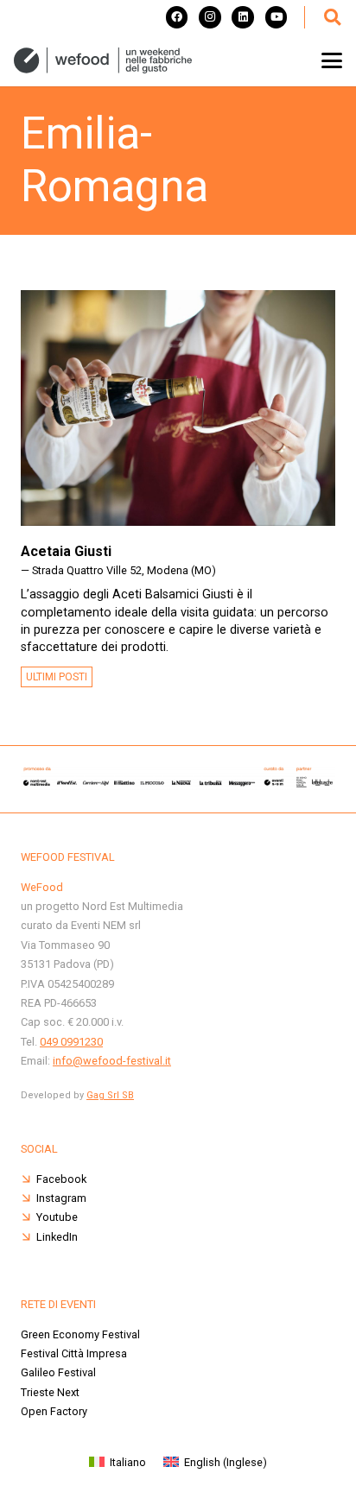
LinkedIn (57, 1236)
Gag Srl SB (110, 1095)
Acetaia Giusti (66, 551)
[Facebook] (177, 17)
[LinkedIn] (243, 17)
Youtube (57, 1217)
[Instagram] (210, 17)
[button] (332, 17)
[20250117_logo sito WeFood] (103, 60)
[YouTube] (276, 17)
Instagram (61, 1198)
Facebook (61, 1179)
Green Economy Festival (80, 1334)
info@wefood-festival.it (112, 1060)
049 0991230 (71, 1041)
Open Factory (54, 1411)
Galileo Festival (58, 1372)
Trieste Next (50, 1392)
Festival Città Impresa (74, 1353)
